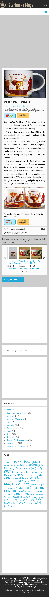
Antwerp (10, 233)
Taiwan (35, 497)
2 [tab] (26, 271)
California (8, 465)
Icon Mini (10, 425)
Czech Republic (36, 472)
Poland (31, 491)
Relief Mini (11, 437)
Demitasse (13, 475)
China (12, 468)
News (9, 431)
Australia (9, 462)
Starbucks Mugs (20, 5)
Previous (5, 258)
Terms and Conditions (35, 590)
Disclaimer (8, 590)
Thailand (12, 500)
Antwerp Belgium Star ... (13, 262)
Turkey (20, 500)
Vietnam (30, 503)
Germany (28, 481)
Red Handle (9, 494)
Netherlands (23, 488)
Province (40, 491)
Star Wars (9, 497)
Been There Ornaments (16, 412)
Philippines (19, 491)
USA (11, 502)
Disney (9, 477)
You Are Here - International (14, 229)
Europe (35, 477)
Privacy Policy (19, 590)
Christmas (28, 468)
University (29, 500)
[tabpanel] (13, 258)
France (16, 481)
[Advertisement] (24, 42)
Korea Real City (13, 428)
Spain (39, 494)
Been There (11, 409)
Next (44, 258)
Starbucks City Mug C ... (24, 262)
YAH (26, 233)
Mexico (12, 487)
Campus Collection (22, 465)
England (19, 478)
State (22, 496)
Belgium (17, 233)
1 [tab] (22, 271)
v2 (22, 503)
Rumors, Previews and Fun (17, 440)
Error (26, 478)
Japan (33, 484)
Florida (8, 481)
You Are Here (12, 443)
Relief (9, 434)
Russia (31, 494)
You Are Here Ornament (17, 446)
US (38, 499)
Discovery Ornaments (16, 419)
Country (21, 472)
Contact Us (24, 592)
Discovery (11, 416)
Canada (37, 464)
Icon (8, 422)
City (22, 233)
